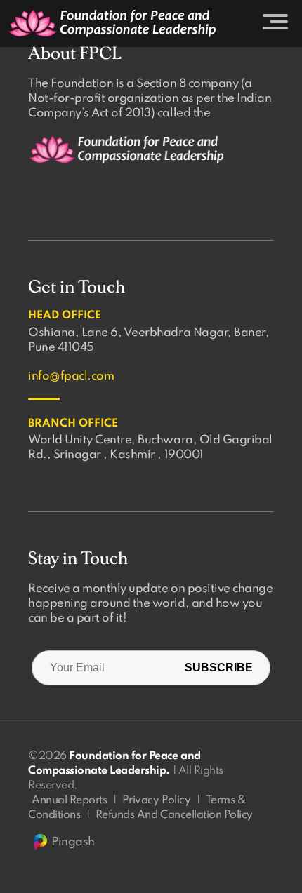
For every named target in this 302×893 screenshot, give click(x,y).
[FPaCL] (112, 23)
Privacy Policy (156, 800)
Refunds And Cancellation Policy (174, 815)
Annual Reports (69, 800)
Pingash (73, 842)
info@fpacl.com (71, 376)
